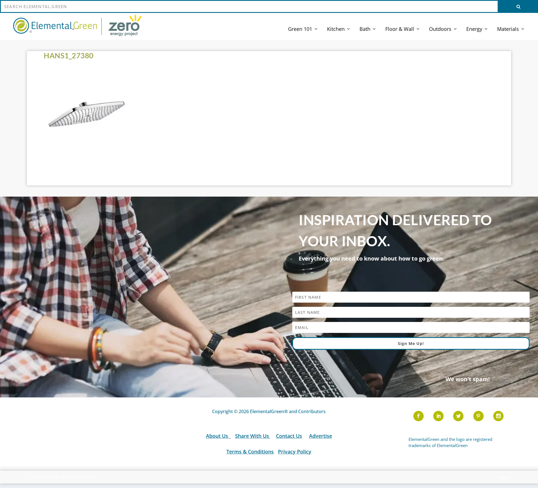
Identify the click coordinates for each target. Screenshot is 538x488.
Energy (474, 29)
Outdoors (440, 29)
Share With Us (252, 435)
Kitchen (336, 29)
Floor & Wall (399, 29)
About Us (217, 435)
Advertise (320, 435)
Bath (365, 29)
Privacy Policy (294, 451)
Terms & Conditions (250, 451)
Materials (508, 29)
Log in (505, 477)
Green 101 (300, 29)
